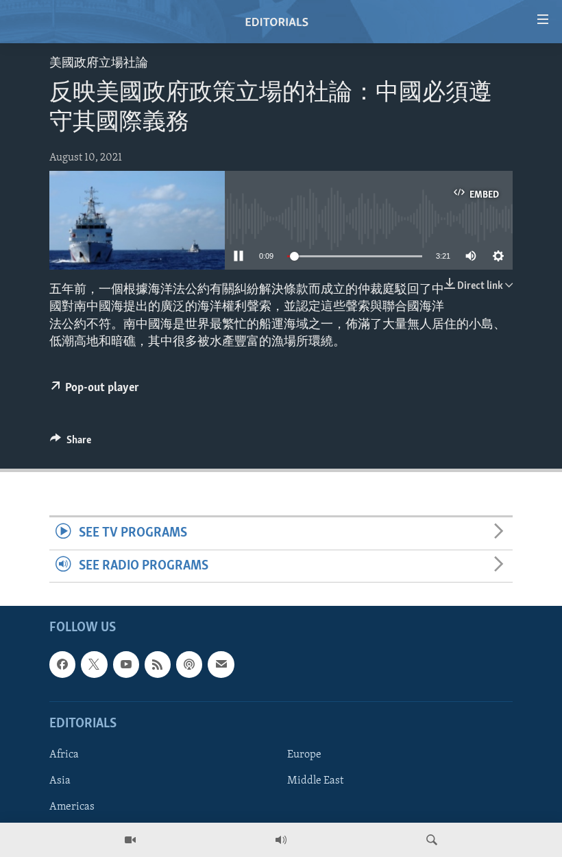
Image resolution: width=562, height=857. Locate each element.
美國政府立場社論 (98, 64)
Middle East (315, 780)
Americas (72, 806)
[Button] (70, 443)
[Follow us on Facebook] (62, 664)
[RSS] (158, 664)
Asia (60, 780)
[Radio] (281, 840)
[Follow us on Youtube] (126, 664)
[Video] (130, 840)
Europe (304, 754)
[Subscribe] (221, 664)
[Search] (431, 840)
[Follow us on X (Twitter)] (94, 664)
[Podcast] (189, 664)
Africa (64, 754)
